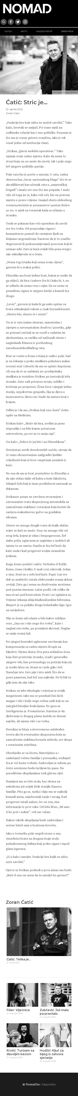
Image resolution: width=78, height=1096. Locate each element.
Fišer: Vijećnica (18, 1010)
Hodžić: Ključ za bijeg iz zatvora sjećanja (52, 1054)
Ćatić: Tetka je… (19, 959)
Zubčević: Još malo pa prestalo (54, 1011)
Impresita (48, 1084)
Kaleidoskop (44, 31)
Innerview (67, 31)
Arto (24, 31)
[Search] (4, 22)
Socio (8, 31)
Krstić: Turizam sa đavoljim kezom (20, 1052)
